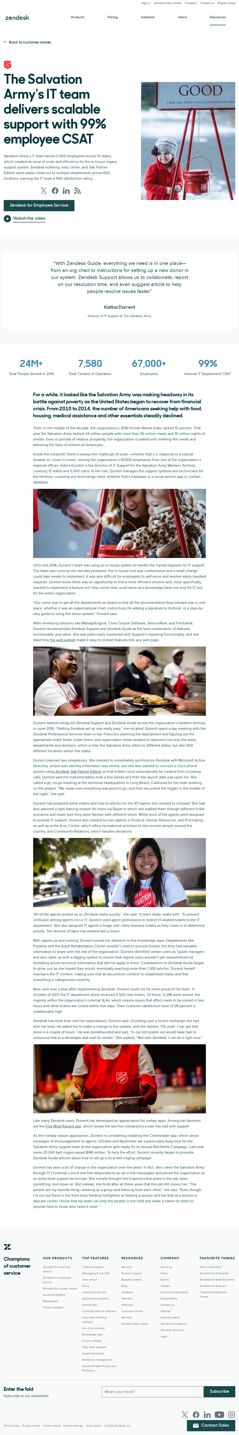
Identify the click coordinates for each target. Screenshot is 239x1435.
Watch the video (29, 219)
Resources (218, 17)
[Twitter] (185, 1414)
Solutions (148, 17)
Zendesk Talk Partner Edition (78, 771)
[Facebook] (196, 1414)
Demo (182, 17)
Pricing (113, 17)
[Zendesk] (7, 1254)
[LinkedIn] (207, 1414)
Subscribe (219, 1392)
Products (77, 17)
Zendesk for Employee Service (39, 206)
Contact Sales (215, 1426)
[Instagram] (231, 1414)
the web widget (62, 640)
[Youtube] (219, 1414)
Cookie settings (73, 1426)
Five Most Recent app (63, 1126)
